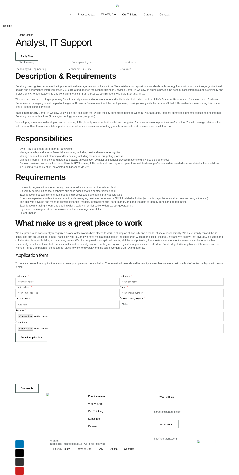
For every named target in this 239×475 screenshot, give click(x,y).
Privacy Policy (61, 448)
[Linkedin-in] (19, 444)
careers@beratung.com (167, 411)
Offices (114, 448)
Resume (20, 310)
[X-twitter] (19, 453)
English (7, 25)
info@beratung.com (165, 438)
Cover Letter (22, 322)
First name (21, 276)
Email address (23, 287)
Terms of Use (83, 448)
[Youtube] (19, 471)
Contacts (164, 14)
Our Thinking (129, 14)
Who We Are (108, 14)
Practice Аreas (86, 14)
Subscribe (94, 418)
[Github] (19, 462)
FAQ (100, 448)
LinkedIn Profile (23, 298)
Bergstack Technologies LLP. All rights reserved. (77, 443)
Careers (148, 14)
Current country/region (131, 298)
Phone (123, 287)
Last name (125, 276)
